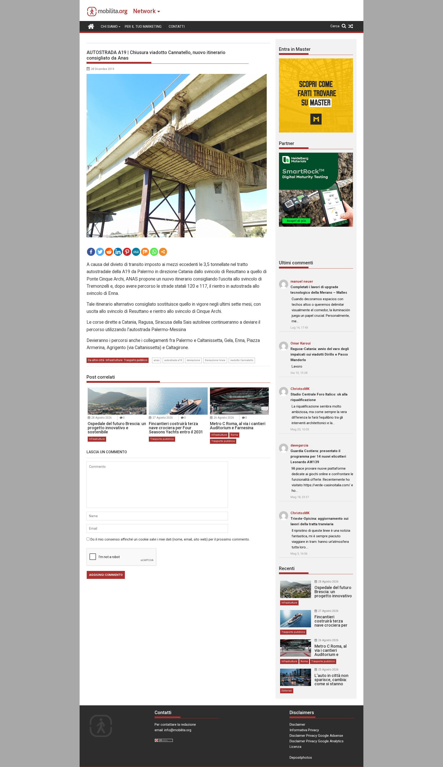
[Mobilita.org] (91, 26)
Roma (234, 434)
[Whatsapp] (154, 252)
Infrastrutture (114, 360)
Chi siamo (109, 26)
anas (156, 360)
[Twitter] (100, 252)
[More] (163, 252)
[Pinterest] (127, 252)
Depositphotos (301, 757)
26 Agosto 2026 (224, 417)
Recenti (287, 568)
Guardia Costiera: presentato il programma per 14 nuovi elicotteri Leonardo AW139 (318, 456)
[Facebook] (91, 252)
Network (144, 11)
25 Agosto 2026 (328, 669)
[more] (163, 252)
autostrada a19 (173, 360)
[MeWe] (136, 252)
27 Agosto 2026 (163, 417)
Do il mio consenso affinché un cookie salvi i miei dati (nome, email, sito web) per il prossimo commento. (170, 539)
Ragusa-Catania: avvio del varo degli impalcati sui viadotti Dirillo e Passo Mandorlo (319, 354)
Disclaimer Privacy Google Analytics (317, 741)
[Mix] (145, 252)
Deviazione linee (215, 360)
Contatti (177, 26)
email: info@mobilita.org (173, 730)
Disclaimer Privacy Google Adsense (316, 736)
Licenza (295, 747)
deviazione (193, 360)
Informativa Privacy (304, 730)
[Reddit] (109, 252)
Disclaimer (297, 724)
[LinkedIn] (118, 252)
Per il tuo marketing (143, 26)
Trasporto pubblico (135, 360)
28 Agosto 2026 (101, 417)
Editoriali (286, 690)
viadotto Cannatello (241, 360)
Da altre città (96, 360)
